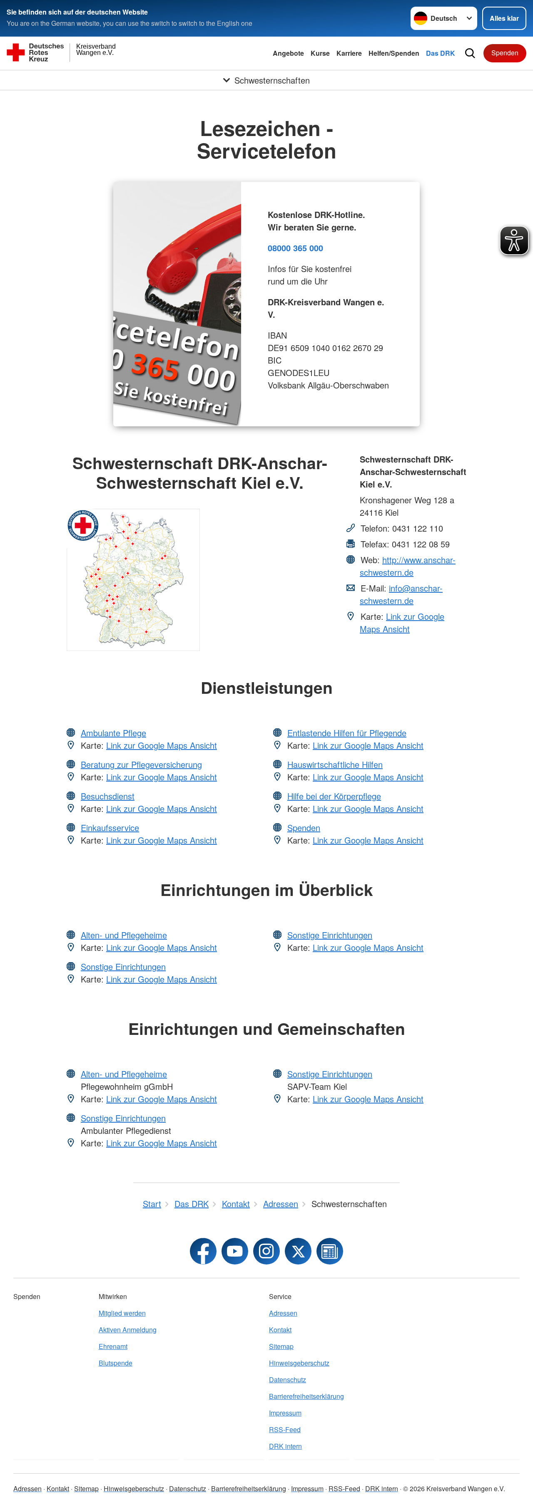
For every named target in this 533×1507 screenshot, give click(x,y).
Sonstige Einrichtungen (123, 966)
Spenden (504, 52)
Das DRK (440, 53)
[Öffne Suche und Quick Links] (470, 53)
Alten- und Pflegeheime (124, 935)
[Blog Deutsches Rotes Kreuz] (329, 1251)
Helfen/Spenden (394, 53)
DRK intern (285, 1446)
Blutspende (115, 1363)
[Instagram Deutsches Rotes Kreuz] (266, 1251)
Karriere (349, 53)
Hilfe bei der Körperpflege (334, 796)
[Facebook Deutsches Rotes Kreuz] (203, 1251)
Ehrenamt (113, 1346)
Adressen (283, 1313)
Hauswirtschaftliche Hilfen (335, 764)
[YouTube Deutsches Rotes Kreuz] (235, 1251)
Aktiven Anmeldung (128, 1329)
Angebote (288, 53)
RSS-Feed (285, 1429)
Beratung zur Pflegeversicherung (141, 764)
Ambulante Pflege (113, 733)
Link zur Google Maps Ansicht (402, 622)
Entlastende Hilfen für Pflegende (346, 733)
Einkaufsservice (110, 828)
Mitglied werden (122, 1313)
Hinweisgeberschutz (299, 1363)
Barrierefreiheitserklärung (306, 1396)
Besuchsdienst (107, 796)
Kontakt (280, 1329)
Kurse (320, 53)
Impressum (285, 1413)
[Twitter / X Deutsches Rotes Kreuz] (298, 1251)
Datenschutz (287, 1379)
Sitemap (281, 1346)
